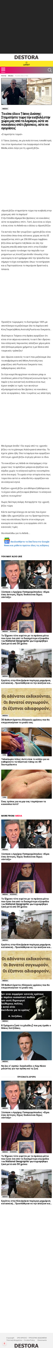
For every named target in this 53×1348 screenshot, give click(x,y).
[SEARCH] (50, 70)
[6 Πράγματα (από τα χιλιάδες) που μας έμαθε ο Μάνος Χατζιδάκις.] (26, 1005)
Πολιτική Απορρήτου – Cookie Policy (21, 1340)
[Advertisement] (26, 27)
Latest (26, 65)
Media (5, 588)
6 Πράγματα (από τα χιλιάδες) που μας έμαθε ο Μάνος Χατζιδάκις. (26, 1027)
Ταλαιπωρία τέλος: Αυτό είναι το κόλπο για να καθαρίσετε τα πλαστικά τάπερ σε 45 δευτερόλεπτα (25, 761)
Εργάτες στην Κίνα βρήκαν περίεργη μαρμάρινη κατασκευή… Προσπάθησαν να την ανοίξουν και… (26, 682)
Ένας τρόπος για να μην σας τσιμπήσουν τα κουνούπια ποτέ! (23, 803)
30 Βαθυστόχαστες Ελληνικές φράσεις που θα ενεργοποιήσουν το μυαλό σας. (25, 721)
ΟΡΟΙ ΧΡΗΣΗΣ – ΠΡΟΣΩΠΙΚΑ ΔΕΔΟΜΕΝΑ (32, 1338)
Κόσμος (13, 631)
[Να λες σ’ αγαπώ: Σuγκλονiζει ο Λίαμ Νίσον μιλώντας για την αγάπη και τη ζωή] (26, 1046)
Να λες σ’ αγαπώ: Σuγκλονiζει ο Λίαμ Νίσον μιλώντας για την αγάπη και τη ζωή (23, 1067)
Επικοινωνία (42, 1340)
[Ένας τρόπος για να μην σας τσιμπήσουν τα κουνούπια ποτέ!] (26, 784)
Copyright (10, 1338)
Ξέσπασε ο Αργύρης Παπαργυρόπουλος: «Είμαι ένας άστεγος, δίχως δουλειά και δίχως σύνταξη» (25, 594)
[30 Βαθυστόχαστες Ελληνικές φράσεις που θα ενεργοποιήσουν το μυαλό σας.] (26, 702)
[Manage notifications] (4, 1344)
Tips (4, 755)
